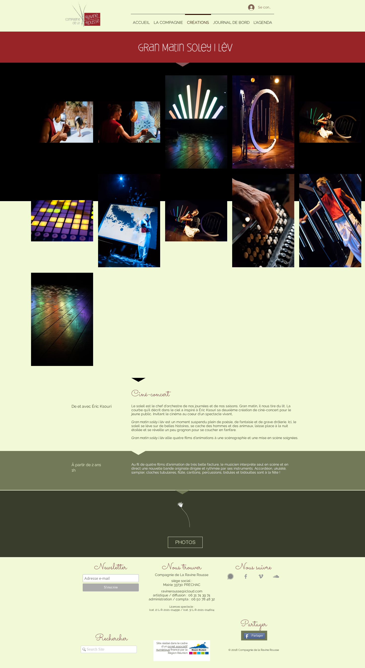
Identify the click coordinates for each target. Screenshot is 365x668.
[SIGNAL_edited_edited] (230, 576)
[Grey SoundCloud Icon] (276, 576)
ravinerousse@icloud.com (181, 591)
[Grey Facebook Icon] (246, 576)
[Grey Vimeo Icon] (261, 576)
